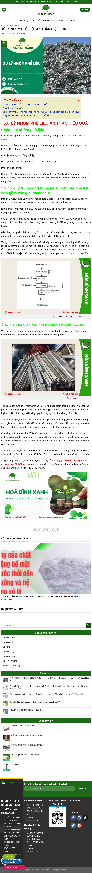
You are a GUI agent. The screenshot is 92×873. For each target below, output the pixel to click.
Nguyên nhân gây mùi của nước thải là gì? (27, 710)
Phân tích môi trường (11, 665)
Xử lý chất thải (30, 21)
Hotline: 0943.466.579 (14, 867)
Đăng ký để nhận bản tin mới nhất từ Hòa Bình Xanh (45, 784)
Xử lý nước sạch (9, 651)
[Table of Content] (77, 100)
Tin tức (17, 25)
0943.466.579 (9, 848)
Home (19, 21)
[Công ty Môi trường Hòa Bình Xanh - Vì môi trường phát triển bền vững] (46, 10)
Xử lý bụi (6, 647)
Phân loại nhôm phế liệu (14, 108)
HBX (27, 34)
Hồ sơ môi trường (10, 661)
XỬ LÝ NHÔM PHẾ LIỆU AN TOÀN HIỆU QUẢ (25, 104)
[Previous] (5, 575)
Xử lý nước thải (9, 637)
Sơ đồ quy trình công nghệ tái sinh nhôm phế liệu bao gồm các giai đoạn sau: (41, 112)
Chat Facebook (11, 862)
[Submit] (88, 625)
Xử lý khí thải (8, 642)
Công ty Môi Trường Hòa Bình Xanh (56, 870)
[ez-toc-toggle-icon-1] (76, 100)
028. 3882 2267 (13, 842)
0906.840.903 (32, 820)
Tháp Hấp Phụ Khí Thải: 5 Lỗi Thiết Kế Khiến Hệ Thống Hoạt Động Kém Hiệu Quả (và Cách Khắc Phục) (49, 679)
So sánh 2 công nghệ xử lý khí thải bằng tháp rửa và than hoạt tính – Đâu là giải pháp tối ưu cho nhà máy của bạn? (49, 687)
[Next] (87, 575)
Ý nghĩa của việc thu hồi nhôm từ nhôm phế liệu (26, 115)
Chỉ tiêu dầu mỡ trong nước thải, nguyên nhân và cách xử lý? (35, 702)
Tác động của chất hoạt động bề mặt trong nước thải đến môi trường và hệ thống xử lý (46, 694)
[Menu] (4, 10)
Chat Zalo (9, 856)
